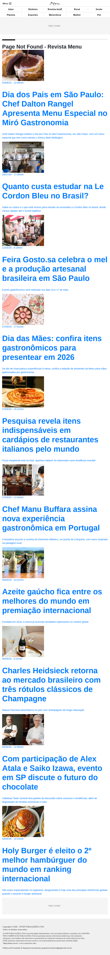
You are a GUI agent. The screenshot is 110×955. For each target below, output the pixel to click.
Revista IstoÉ (55, 9)
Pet (99, 15)
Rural (77, 9)
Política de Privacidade (12, 948)
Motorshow (55, 15)
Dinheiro (33, 9)
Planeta (11, 15)
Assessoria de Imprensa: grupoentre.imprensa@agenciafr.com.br (47, 948)
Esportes (33, 15)
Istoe (11, 9)
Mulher (77, 15)
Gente (99, 9)
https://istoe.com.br (10, 943)
